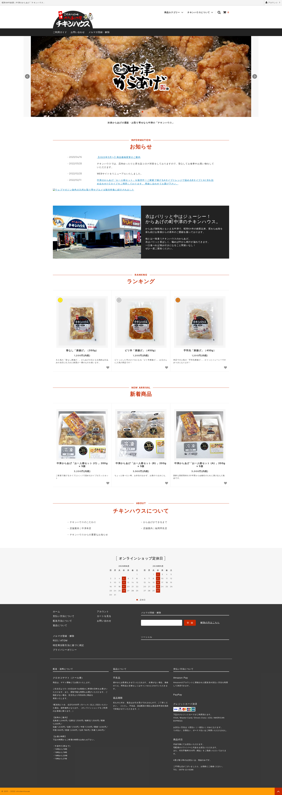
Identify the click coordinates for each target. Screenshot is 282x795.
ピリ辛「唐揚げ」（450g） (141, 350)
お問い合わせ (78, 32)
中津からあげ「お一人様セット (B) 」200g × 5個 (141, 465)
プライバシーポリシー (65, 649)
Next (254, 76)
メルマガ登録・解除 (99, 32)
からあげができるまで (155, 522)
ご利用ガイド (60, 32)
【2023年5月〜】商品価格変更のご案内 (119, 157)
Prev (27, 76)
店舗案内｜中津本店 (80, 528)
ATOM (63, 640)
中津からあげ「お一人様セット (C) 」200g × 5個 (82, 465)
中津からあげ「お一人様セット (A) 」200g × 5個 (199, 465)
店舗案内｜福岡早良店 (155, 528)
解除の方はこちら (210, 622)
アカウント (273, 2)
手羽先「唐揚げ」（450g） (200, 350)
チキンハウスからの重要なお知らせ (89, 534)
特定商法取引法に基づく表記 (68, 645)
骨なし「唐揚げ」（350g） (82, 350)
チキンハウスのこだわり (83, 522)
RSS (55, 640)
